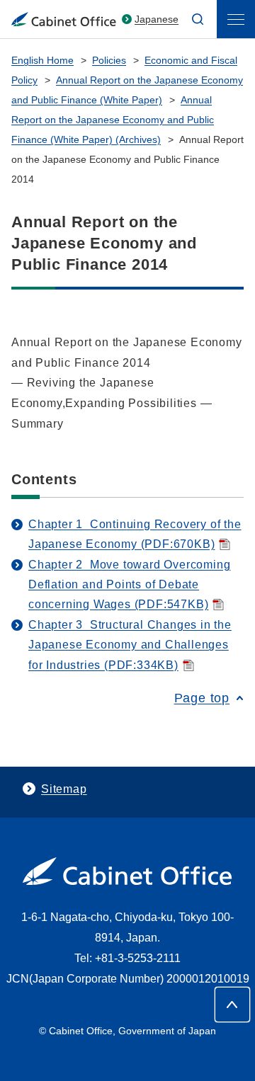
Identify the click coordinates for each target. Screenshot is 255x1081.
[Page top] (232, 1005)
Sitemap (64, 789)
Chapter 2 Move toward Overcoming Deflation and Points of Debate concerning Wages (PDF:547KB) (129, 585)
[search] (197, 19)
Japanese (156, 19)
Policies (109, 60)
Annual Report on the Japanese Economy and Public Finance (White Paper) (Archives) (112, 119)
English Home (42, 60)
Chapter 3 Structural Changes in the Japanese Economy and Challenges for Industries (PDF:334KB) (130, 645)
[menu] (236, 19)
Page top (202, 698)
